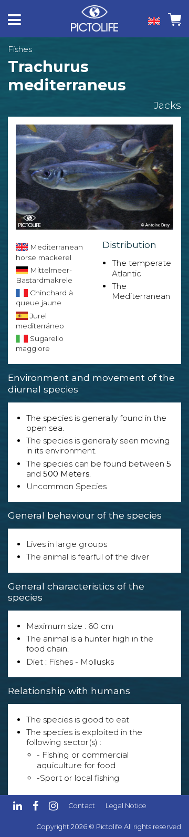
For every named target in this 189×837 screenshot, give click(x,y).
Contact (81, 806)
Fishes (20, 49)
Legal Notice (126, 806)
